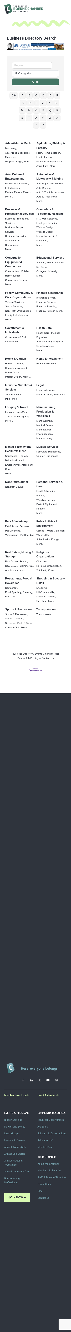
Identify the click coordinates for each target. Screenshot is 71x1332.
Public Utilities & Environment (47, 523)
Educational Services (50, 257)
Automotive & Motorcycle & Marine (49, 176)
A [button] (22, 95)
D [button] (43, 95)
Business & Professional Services (19, 211)
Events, (9, 183)
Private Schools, (55, 262)
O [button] (36, 110)
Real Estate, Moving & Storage (19, 554)
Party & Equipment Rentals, (46, 506)
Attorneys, (49, 390)
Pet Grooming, (13, 530)
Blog (40, 1191)
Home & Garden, (14, 363)
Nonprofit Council (16, 481)
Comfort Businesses (47, 456)
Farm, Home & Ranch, (48, 153)
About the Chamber (48, 1163)
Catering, (28, 592)
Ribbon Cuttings (13, 1119)
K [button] (49, 102)
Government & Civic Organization (16, 339)
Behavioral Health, (15, 460)
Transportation (46, 609)
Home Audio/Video (46, 363)
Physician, (41, 337)
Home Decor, (12, 372)
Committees (44, 1184)
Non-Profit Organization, (18, 311)
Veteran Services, (14, 302)
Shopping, (41, 588)
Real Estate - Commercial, (19, 566)
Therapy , (24, 456)
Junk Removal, (13, 394)
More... (28, 161)
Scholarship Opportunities (52, 1133)
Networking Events (14, 1126)
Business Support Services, (14, 229)
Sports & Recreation (18, 609)
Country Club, (12, 627)
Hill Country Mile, (45, 592)
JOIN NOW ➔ (17, 1197)
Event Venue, (21, 183)
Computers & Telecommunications (50, 211)
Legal (40, 385)
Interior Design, (13, 376)
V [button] (43, 117)
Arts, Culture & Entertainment (14, 176)
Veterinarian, (12, 535)
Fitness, (40, 495)
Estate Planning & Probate (50, 394)
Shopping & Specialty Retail (50, 580)
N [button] (29, 110)
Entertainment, (13, 188)
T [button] (29, 117)
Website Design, (45, 227)
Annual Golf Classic (14, 1153)
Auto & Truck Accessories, (50, 192)
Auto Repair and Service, (50, 183)
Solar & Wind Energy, (47, 539)
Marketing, (11, 148)
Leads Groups (11, 1133)
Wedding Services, (46, 500)
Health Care (44, 328)
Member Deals (45, 1147)
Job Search (43, 1126)
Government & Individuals (14, 330)
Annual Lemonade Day (16, 1171)
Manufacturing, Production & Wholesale (46, 411)
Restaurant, (11, 588)
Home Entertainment (49, 358)
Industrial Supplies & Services (18, 387)
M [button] (22, 110)
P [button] (43, 110)
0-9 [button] (14, 95)
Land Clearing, (44, 157)
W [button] (50, 117)
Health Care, (43, 333)
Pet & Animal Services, (17, 526)
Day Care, (41, 267)
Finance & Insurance (49, 292)
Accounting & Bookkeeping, (12, 242)
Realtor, (23, 561)
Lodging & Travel (16, 407)
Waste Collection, (56, 530)
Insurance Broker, (46, 297)
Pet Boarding (27, 535)
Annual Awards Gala (15, 1147)
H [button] (30, 102)
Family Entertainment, (17, 315)
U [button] (36, 117)
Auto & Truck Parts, (46, 196)
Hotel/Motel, (22, 412)
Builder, (25, 271)
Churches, (42, 561)
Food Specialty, (13, 592)
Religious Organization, (49, 566)
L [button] (56, 102)
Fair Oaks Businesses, (48, 451)
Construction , (12, 271)
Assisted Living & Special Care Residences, (49, 343)
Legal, (39, 390)
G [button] (23, 102)
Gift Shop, (41, 601)
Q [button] (50, 110)
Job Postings (33, 658)
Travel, (9, 416)
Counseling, (11, 456)
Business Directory (22, 654)
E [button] (50, 95)
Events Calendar (44, 654)
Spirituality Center (46, 570)
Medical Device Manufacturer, (44, 427)
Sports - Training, (14, 618)
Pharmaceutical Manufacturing (44, 436)
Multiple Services (47, 446)
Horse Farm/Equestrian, (49, 161)
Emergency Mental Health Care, (19, 467)
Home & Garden (15, 358)
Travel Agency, (21, 416)
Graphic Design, (14, 161)
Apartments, (11, 570)
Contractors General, (16, 280)
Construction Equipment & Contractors (13, 262)
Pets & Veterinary (16, 521)
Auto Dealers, (43, 188)
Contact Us (48, 658)
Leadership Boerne (14, 1140)
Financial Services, (46, 302)
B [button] (29, 95)
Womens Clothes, (46, 596)
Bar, (7, 596)
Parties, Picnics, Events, (18, 192)
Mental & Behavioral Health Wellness (18, 449)
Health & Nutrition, (46, 491)
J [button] (43, 102)
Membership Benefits (49, 1170)
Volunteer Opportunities (51, 1119)
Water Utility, (43, 535)
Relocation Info (46, 1140)
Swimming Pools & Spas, (18, 623)
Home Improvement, (16, 368)
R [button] (57, 110)
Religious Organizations (45, 554)
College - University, (47, 271)
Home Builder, (13, 275)
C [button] (36, 95)
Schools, (41, 262)
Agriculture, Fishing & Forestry (50, 145)
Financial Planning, (46, 306)
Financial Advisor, (45, 311)
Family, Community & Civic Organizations (19, 295)
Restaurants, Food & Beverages (18, 580)
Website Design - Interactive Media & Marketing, (46, 236)
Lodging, (10, 412)
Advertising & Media (18, 143)
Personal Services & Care (49, 484)
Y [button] (36, 125)
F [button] (57, 95)
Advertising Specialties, (17, 153)
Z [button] (43, 125)
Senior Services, (14, 306)
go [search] (37, 81)
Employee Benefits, (46, 223)
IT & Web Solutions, (47, 218)
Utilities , (40, 530)
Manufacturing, (44, 421)
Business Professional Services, (17, 220)
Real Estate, (11, 561)
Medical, (55, 333)
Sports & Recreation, (16, 614)
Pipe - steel (11, 399)
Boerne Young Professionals (12, 1180)
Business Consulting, (16, 236)
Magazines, (11, 157)
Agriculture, (42, 166)
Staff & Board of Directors (52, 1177)
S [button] (22, 117)
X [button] (57, 117)
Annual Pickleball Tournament (13, 1162)
